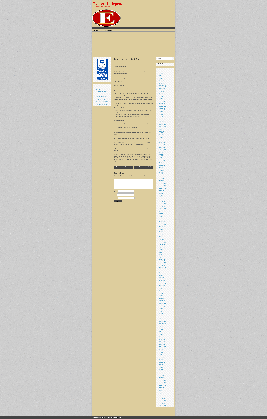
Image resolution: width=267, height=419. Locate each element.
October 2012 (162, 344)
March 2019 (161, 218)
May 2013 (161, 333)
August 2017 (161, 249)
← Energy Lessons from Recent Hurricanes (121, 167)
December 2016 (162, 262)
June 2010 (161, 390)
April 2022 (161, 157)
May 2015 (161, 293)
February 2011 (162, 377)
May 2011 (161, 372)
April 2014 (161, 315)
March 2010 (161, 395)
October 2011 (162, 364)
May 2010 (161, 392)
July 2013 (161, 329)
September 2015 (162, 287)
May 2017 (161, 254)
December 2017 (162, 242)
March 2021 (161, 178)
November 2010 (162, 382)
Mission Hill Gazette (100, 99)
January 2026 (162, 83)
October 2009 (162, 403)
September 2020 (162, 188)
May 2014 (161, 313)
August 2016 (161, 269)
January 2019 (162, 221)
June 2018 (161, 233)
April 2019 (161, 216)
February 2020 (162, 200)
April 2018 (161, 236)
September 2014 (162, 306)
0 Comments (132, 60)
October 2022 (162, 147)
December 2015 (162, 282)
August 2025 (161, 91)
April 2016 (161, 275)
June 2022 (161, 154)
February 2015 (162, 298)
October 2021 (162, 167)
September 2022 (162, 149)
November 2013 (162, 323)
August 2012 (161, 347)
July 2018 (161, 231)
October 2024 (162, 108)
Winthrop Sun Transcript (101, 104)
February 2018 (162, 239)
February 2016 (162, 278)
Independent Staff (118, 60)
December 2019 (162, 203)
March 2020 (161, 198)
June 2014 (161, 311)
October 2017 (162, 246)
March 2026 (161, 80)
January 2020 (162, 201)
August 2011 (161, 367)
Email (115, 194)
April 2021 (161, 177)
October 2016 (162, 265)
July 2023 (161, 132)
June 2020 (161, 193)
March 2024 (161, 119)
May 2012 (161, 352)
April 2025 (161, 98)
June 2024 (161, 114)
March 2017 (161, 257)
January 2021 (162, 182)
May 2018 (161, 234)
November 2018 (162, 224)
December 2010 (162, 380)
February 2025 (162, 101)
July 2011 (161, 369)
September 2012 (162, 346)
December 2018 (162, 223)
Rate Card (95, 30)
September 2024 (162, 109)
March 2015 (161, 296)
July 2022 (161, 152)
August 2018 (161, 229)
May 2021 (161, 175)
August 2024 (161, 111)
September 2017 (162, 247)
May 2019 (161, 214)
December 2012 (162, 341)
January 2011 (162, 379)
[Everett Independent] (133, 13)
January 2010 (162, 398)
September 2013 (162, 326)
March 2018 (161, 237)
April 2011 (161, 374)
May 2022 (161, 155)
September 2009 (162, 405)
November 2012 (162, 342)
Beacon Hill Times (100, 88)
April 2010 (161, 393)
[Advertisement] (133, 44)
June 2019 (161, 213)
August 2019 (161, 210)
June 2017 (161, 252)
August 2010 (161, 387)
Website (116, 198)
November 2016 (162, 264)
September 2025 (162, 90)
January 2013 (162, 339)
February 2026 (162, 81)
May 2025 (161, 96)
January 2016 (162, 280)
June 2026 (161, 75)
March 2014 (161, 316)
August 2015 (161, 288)
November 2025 (162, 86)
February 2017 (162, 259)
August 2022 (161, 150)
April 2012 (161, 354)
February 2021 (162, 180)
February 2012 (162, 357)
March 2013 (161, 336)
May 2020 (161, 195)
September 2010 (162, 385)
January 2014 (162, 319)
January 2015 (162, 300)
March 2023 (161, 139)
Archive (131, 28)
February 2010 (162, 397)
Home (94, 28)
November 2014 (162, 303)
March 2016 (161, 277)
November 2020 (162, 185)
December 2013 (162, 321)
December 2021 (162, 164)
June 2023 (161, 134)
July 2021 (161, 172)
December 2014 (162, 301)
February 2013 (162, 338)
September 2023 (162, 129)
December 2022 (162, 144)
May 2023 (161, 136)
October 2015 (162, 285)
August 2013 (161, 328)
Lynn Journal (99, 98)
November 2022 (162, 146)
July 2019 (161, 211)
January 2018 (162, 241)
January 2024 (162, 123)
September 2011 (162, 365)
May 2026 (161, 77)
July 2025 (161, 93)
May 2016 (161, 273)
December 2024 (162, 104)
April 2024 (161, 118)
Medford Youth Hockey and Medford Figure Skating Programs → (145, 167)
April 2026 (161, 78)
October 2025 (162, 88)
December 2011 (162, 360)
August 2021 (161, 170)
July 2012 (161, 349)
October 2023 (162, 127)
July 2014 (161, 310)
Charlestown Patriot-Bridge (102, 91)
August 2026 (161, 72)
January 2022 (162, 162)
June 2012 (161, 351)
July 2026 (161, 73)
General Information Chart (106, 30)
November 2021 (162, 165)
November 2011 (162, 362)
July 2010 (161, 388)
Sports (125, 28)
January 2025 (162, 103)
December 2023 (162, 124)
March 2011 (161, 375)
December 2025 (162, 85)
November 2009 (162, 402)
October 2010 (162, 383)
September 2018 (162, 228)
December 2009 (162, 400)
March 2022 (161, 159)
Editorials (100, 28)
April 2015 (161, 295)
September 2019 (162, 208)
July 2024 (161, 113)
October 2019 (162, 206)
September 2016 (162, 267)
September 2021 (162, 168)
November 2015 (162, 283)
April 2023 (161, 137)
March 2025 (161, 100)
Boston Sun (98, 89)
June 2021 (161, 173)
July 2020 (161, 191)
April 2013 (161, 334)
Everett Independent (111, 4)
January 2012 (162, 359)
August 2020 (161, 190)
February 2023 (162, 141)
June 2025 (161, 95)
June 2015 (161, 292)
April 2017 (161, 255)
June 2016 (161, 272)
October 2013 (162, 324)
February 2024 (162, 121)
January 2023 (162, 142)
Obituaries (111, 28)
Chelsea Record (99, 93)
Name (115, 191)
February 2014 (162, 318)
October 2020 (162, 187)
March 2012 (161, 356)
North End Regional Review (102, 101)
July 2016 (161, 270)
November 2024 (162, 106)
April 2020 (161, 196)
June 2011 (161, 370)
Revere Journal (99, 102)
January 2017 (162, 260)
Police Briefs (119, 28)
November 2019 (162, 205)
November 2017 (162, 244)
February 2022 (162, 160)
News (105, 28)
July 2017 (161, 251)
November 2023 (162, 126)
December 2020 (162, 183)
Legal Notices (138, 28)
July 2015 (161, 290)
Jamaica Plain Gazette (101, 96)
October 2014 (162, 305)
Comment (116, 178)
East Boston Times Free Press (102, 94)
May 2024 (161, 116)
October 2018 (162, 226)
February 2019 (162, 219)
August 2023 (161, 131)
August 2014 (161, 308)
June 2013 (161, 331)
